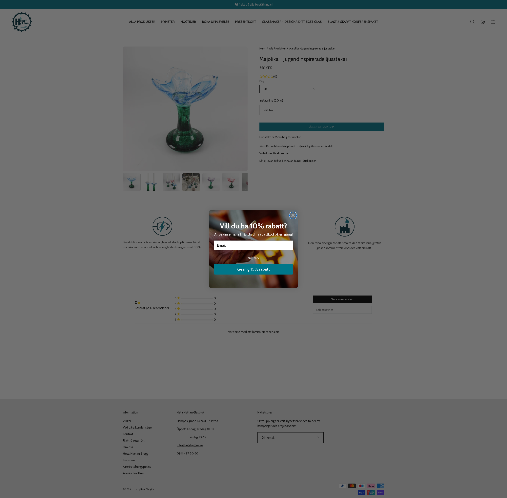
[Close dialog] (293, 215)
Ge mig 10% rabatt (253, 269)
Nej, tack (253, 258)
